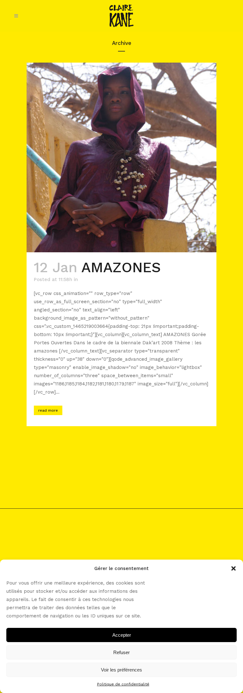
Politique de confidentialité (123, 684)
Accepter (121, 635)
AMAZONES (121, 267)
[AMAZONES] (121, 157)
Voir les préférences (121, 669)
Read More (48, 410)
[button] (233, 568)
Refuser (121, 652)
